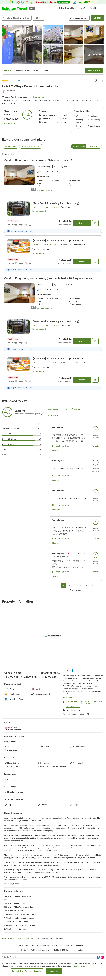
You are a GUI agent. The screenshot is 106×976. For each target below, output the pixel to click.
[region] (53, 967)
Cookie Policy (79, 966)
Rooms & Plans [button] (22, 71)
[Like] (95, 80)
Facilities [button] (47, 71)
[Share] (101, 80)
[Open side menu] (102, 9)
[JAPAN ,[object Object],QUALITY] (10, 91)
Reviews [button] (35, 71)
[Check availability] (95, 223)
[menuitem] (69, 8)
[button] (14, 8)
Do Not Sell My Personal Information (68, 950)
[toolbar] (50, 18)
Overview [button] (8, 71)
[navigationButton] (58, 585)
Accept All (54, 971)
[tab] (78, 146)
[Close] (102, 964)
